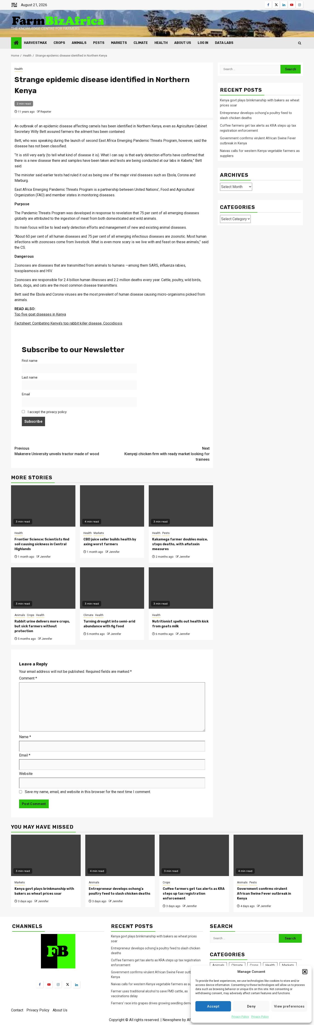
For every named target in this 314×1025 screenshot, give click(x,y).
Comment (28, 678)
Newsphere (172, 1020)
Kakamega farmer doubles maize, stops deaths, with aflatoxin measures (180, 544)
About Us (182, 43)
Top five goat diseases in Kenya (40, 314)
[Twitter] (67, 984)
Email (26, 394)
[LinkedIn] (76, 984)
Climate (141, 43)
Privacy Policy (240, 1016)
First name (29, 361)
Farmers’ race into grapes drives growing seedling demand (153, 1003)
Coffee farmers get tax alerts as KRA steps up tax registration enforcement (194, 893)
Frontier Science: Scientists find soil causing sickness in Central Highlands (41, 544)
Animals (79, 43)
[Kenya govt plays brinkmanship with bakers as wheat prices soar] (46, 855)
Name (25, 737)
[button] (305, 971)
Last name (29, 378)
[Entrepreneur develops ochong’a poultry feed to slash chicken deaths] (120, 855)
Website (26, 773)
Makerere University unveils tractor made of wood (56, 451)
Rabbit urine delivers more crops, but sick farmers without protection (42, 626)
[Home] (16, 43)
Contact (17, 1010)
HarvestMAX (35, 43)
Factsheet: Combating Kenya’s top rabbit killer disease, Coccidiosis (68, 323)
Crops (59, 43)
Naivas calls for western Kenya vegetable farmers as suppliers (156, 984)
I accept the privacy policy (47, 412)
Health (161, 43)
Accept (213, 1006)
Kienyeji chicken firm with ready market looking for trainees (167, 454)
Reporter (45, 111)
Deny (251, 1006)
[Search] (300, 43)
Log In (203, 43)
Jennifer (45, 556)
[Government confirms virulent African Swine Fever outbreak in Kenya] (268, 855)
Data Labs (224, 43)
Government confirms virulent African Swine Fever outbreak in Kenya (264, 893)
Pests (98, 43)
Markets (119, 43)
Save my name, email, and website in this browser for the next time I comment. (88, 792)
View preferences (289, 1006)
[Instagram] (58, 984)
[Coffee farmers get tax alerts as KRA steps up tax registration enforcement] (194, 855)
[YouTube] (49, 984)
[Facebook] (39, 984)
